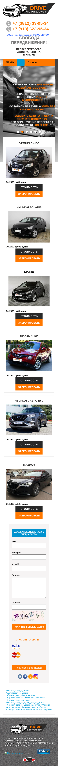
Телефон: (17, 552)
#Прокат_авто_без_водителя (21, 695)
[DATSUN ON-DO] (29, 162)
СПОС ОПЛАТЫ (27, 640)
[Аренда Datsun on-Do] (29, 187)
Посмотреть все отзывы (28, 668)
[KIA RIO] (29, 291)
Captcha (16, 602)
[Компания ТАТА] (29, 761)
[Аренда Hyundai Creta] (29, 444)
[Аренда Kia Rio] (29, 316)
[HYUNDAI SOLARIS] (29, 227)
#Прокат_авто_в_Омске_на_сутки (23, 705)
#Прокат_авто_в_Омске (17, 690)
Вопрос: (16, 575)
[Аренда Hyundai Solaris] (29, 252)
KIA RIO (29, 271)
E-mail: (15, 564)
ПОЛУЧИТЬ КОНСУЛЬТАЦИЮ (29, 627)
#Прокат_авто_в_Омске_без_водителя (26, 697)
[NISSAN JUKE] (29, 355)
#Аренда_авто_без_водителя (20, 709)
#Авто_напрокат (44, 709)
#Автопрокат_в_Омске (17, 693)
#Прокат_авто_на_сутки (18, 700)
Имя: (14, 541)
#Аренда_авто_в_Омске (34, 707)
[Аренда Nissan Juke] (29, 380)
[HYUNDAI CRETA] (29, 420)
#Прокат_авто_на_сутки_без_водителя (25, 702)
